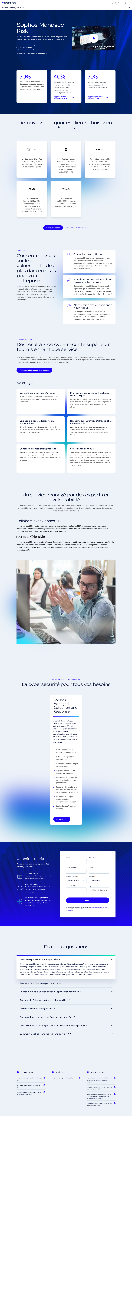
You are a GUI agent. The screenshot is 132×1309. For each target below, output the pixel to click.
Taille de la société (72, 876)
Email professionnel (72, 867)
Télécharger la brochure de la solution (34, 370)
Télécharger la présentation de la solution (30, 54)
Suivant (88, 900)
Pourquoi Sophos (53, 228)
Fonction (92, 876)
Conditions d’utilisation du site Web (98, 907)
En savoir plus (61, 819)
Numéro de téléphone (72, 886)
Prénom (68, 858)
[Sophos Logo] (9, 3)
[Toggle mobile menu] (129, 3)
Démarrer (120, 3)
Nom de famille (93, 858)
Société (91, 867)
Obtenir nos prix (26, 47)
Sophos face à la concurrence (76, 228)
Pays (91, 886)
